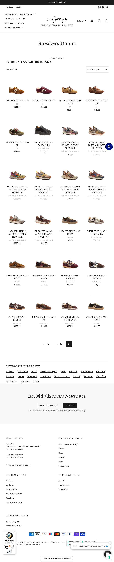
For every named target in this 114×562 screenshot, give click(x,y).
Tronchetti (23, 371)
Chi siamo (9, 7)
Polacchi (73, 371)
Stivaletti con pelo (48, 371)
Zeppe (21, 376)
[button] (108, 554)
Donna (8, 19)
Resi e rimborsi (12, 489)
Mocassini (88, 376)
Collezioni (59, 58)
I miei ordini (63, 489)
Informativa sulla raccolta (57, 558)
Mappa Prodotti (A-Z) (14, 525)
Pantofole (101, 376)
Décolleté (100, 371)
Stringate (10, 376)
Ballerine (25, 381)
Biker (63, 371)
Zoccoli (76, 376)
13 (61, 343)
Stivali (34, 371)
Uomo (19, 19)
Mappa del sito (13, 27)
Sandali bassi (12, 381)
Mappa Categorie (12, 521)
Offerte (9, 23)
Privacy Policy (80, 411)
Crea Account (64, 485)
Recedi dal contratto (14, 493)
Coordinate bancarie (14, 502)
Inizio (52, 58)
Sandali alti (45, 376)
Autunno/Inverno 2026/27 (19, 14)
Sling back (32, 376)
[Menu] (14, 532)
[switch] (9, 551)
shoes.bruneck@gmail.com (21, 465)
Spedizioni (10, 485)
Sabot (36, 381)
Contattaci (20, 7)
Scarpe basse (87, 371)
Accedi (61, 481)
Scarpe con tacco (62, 376)
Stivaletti (10, 371)
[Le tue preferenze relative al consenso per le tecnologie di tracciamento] (109, 557)
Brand (21, 23)
